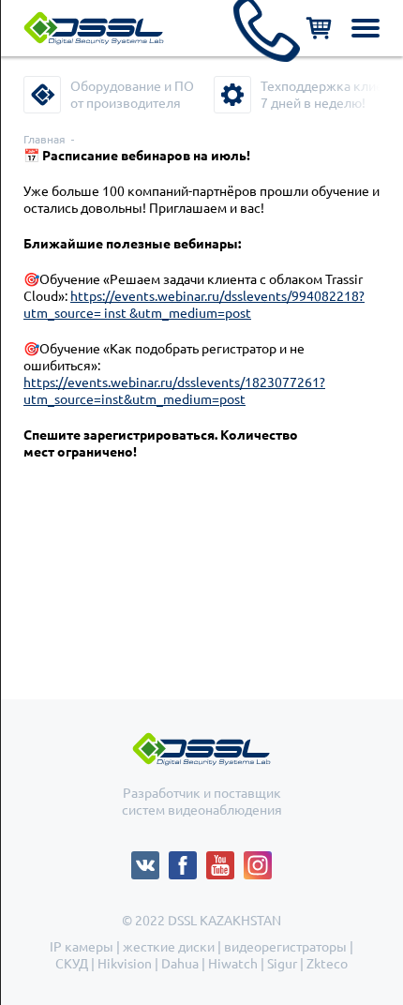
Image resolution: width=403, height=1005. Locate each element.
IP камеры (81, 946)
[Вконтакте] (150, 859)
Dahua (180, 963)
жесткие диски (169, 946)
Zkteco (327, 963)
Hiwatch (233, 963)
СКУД (71, 963)
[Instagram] (258, 859)
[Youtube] (225, 859)
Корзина (318, 28)
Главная (44, 139)
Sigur (282, 963)
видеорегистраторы (285, 946)
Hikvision (124, 963)
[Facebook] (187, 859)
